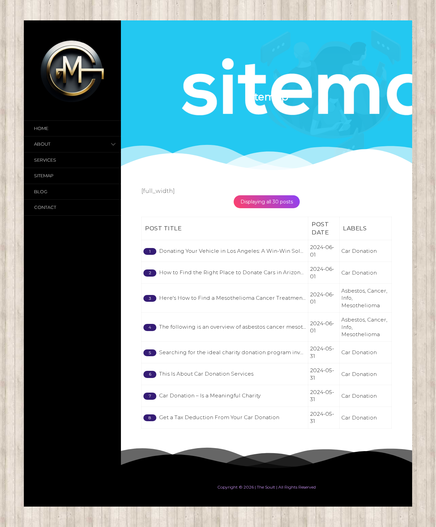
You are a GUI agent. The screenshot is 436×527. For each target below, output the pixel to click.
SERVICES (45, 160)
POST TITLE (163, 228)
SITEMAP (43, 175)
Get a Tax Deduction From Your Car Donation (219, 417)
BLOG (40, 191)
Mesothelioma (360, 305)
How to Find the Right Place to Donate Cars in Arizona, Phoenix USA (250, 272)
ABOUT (42, 144)
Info (346, 298)
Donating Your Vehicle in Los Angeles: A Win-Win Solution (236, 251)
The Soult (266, 487)
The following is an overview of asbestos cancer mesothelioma (242, 327)
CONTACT (45, 207)
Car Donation (359, 251)
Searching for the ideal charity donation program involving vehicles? (251, 352)
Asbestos (353, 290)
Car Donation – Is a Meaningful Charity (210, 395)
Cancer (376, 290)
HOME (41, 128)
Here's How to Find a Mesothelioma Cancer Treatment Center (241, 298)
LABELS (355, 228)
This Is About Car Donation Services (206, 373)
